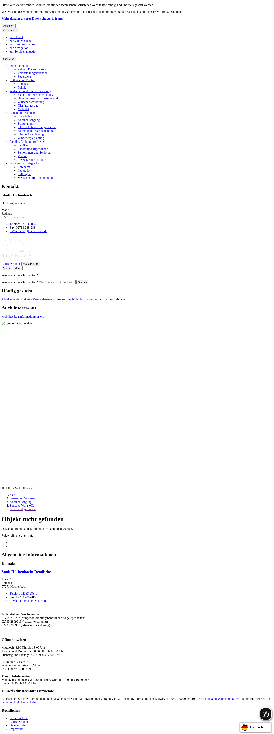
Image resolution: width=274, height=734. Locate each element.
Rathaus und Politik (22, 80)
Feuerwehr (24, 76)
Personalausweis (43, 299)
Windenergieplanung (31, 138)
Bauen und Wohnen (22, 112)
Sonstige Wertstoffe (22, 505)
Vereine (22, 156)
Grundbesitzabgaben (113, 299)
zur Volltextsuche (20, 40)
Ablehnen (8, 25)
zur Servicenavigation (23, 51)
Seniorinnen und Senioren (34, 152)
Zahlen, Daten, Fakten (32, 69)
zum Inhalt (16, 37)
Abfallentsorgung (29, 120)
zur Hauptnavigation (23, 44)
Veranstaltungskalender (32, 73)
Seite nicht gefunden (23, 509)
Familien (23, 145)
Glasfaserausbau (28, 105)
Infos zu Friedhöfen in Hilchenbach (77, 299)
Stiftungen (24, 174)
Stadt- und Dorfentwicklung (35, 94)
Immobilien (25, 116)
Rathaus (23, 84)
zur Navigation (19, 48)
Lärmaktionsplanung (31, 134)
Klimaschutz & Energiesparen (37, 127)
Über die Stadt (19, 65)
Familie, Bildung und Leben (27, 141)
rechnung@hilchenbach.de (19, 702)
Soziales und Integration (25, 163)
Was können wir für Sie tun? (20, 282)
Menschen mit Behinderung (35, 177)
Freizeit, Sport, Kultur (31, 159)
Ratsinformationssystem (29, 316)
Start (12, 494)
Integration (24, 170)
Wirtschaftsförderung (31, 102)
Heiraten (26, 299)
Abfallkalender (11, 299)
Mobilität (23, 109)
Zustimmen (9, 30)
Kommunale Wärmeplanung (36, 130)
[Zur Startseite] (16, 260)
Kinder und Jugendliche (33, 149)
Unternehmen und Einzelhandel (38, 98)
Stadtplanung (26, 123)
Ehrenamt (24, 167)
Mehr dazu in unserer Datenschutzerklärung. (32, 18)
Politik (22, 87)
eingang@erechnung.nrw (223, 698)
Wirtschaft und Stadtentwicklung (30, 91)
